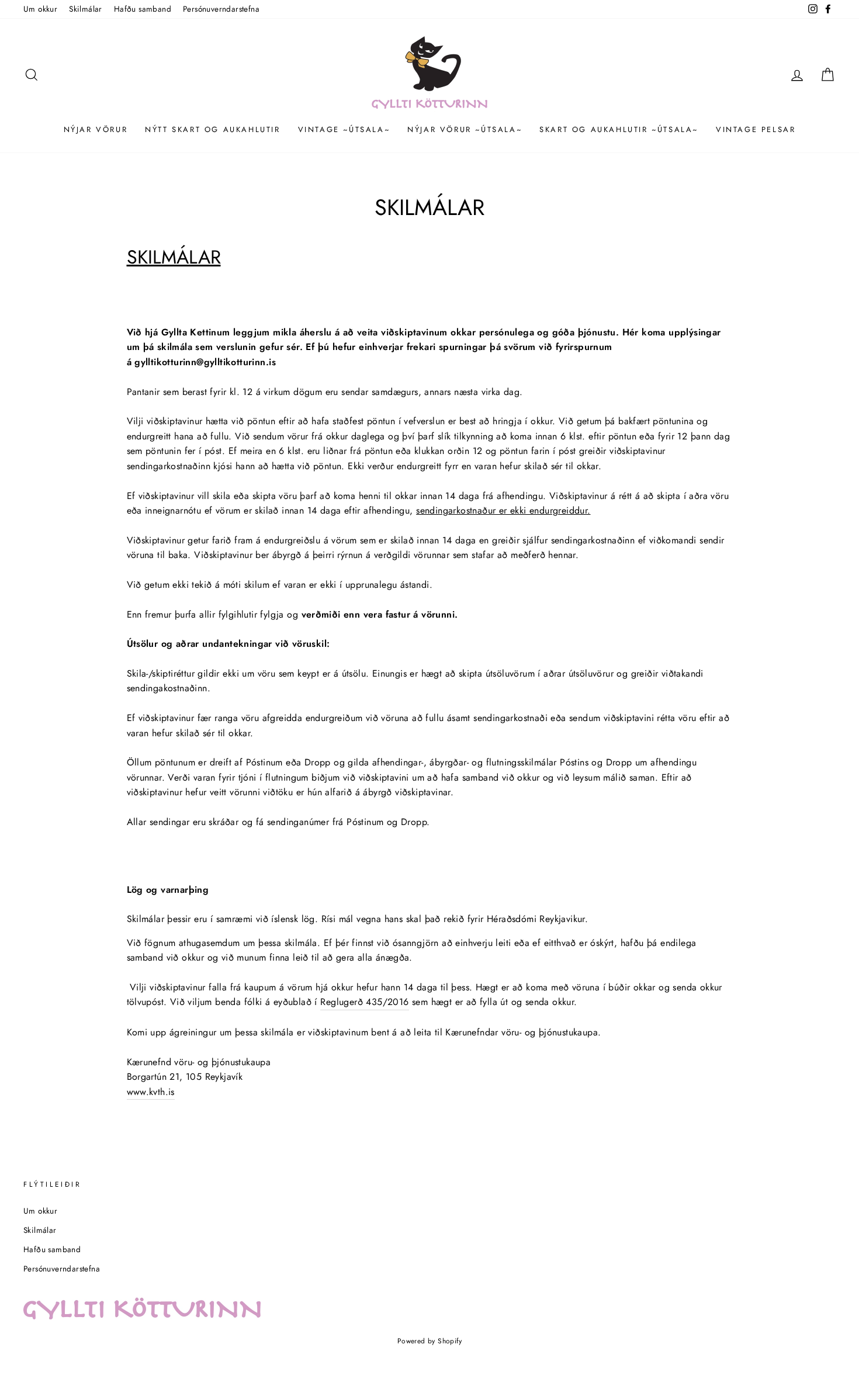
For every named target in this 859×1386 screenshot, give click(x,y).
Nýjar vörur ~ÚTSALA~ (464, 129)
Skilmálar (85, 9)
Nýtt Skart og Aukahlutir (212, 129)
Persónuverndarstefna (221, 9)
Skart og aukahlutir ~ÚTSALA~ (618, 129)
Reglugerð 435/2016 (364, 1002)
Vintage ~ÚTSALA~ (344, 129)
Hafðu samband (142, 9)
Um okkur (40, 9)
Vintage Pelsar (755, 129)
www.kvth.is (151, 1092)
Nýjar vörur (96, 129)
